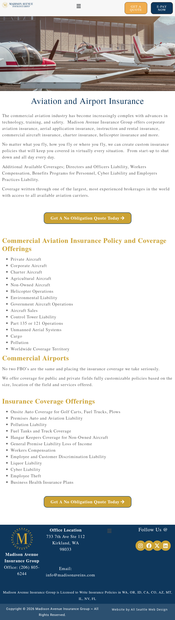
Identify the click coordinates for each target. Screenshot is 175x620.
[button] (78, 6)
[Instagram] (141, 546)
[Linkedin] (165, 546)
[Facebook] (149, 546)
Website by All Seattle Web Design (140, 609)
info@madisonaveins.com (70, 575)
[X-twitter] (157, 546)
